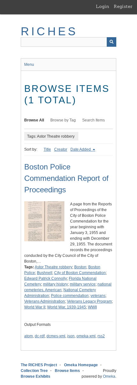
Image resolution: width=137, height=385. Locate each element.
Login (102, 6)
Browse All (34, 120)
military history (55, 284)
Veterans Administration (44, 301)
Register (123, 6)
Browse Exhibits (35, 376)
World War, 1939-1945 (66, 307)
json (71, 336)
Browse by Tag (63, 120)
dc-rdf (40, 336)
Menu (29, 64)
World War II (34, 307)
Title (47, 149)
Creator (60, 149)
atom (28, 336)
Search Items (93, 120)
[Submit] (111, 42)
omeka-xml (86, 336)
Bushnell (44, 273)
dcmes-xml (56, 336)
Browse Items (67, 370)
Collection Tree (34, 370)
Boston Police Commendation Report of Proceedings (66, 178)
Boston (80, 267)
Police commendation (70, 295)
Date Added (81, 149)
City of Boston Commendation (80, 273)
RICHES (49, 31)
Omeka (109, 376)
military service (83, 284)
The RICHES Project (39, 365)
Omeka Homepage (81, 365)
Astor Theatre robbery (53, 267)
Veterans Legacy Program (89, 301)
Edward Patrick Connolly (45, 278)
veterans (97, 295)
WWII (92, 307)
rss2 (101, 336)
